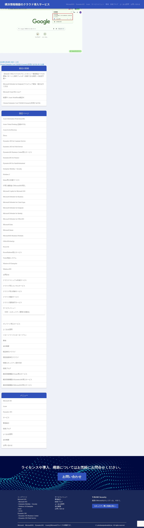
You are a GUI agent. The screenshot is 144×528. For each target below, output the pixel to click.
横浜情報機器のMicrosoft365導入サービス (17, 385)
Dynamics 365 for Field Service (13, 146)
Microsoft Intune (8, 230)
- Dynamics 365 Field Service (27, 518)
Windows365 (7, 269)
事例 (107, 4)
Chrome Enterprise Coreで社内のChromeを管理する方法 (21, 103)
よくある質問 (124, 4)
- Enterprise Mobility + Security (27, 504)
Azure (88, 4)
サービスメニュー (97, 4)
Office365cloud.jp (8, 241)
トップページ (22, 497)
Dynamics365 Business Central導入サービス (17, 152)
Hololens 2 (6, 174)
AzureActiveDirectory (10, 130)
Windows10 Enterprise (10, 263)
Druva (5, 135)
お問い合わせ (135, 4)
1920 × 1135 (15, 62)
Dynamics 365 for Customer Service (14, 141)
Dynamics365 (80, 4)
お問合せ (6, 274)
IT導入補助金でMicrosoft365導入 (14, 185)
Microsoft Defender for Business (13, 197)
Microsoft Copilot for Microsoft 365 (14, 191)
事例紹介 (6, 423)
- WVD (20, 511)
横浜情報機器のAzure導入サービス (15, 374)
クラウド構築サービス (11, 297)
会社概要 (6, 346)
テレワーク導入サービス (11, 324)
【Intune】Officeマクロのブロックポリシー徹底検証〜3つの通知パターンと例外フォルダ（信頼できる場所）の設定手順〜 (24, 76)
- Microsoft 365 (22, 502)
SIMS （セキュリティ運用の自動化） (18, 312)
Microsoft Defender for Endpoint (13, 208)
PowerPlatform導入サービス (12, 252)
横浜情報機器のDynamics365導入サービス (17, 379)
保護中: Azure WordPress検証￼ (13, 97)
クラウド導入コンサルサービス (14, 286)
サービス (6, 417)
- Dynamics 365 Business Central (28, 516)
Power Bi (6, 247)
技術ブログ (114, 4)
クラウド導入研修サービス (12, 291)
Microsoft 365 (7, 401)
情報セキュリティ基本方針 (12, 363)
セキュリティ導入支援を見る (105, 506)
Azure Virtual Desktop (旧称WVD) (14, 124)
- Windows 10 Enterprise (25, 506)
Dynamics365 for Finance (11, 158)
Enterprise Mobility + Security (12, 169)
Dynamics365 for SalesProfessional (14, 163)
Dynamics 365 (7, 412)
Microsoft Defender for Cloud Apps (14, 202)
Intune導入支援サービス (11, 180)
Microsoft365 (70, 4)
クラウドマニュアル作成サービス (15, 280)
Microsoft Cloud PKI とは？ (12, 92)
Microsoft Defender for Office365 (13, 219)
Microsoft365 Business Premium (13, 236)
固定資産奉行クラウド (11, 357)
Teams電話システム (9, 258)
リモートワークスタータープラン (15, 335)
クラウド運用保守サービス (12, 302)
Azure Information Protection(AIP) (14, 119)
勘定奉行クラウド (9, 352)
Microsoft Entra (8, 224)
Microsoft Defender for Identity (12, 213)
